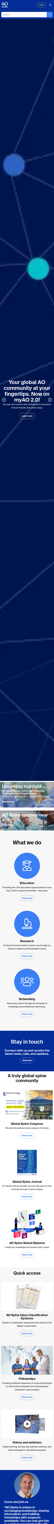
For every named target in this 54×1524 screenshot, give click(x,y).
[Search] (50, 14)
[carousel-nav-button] (4, 400)
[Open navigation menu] (50, 4)
